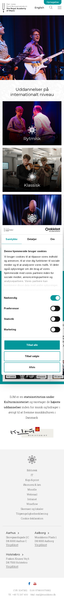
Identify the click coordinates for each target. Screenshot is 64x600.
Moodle (32, 489)
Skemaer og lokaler (32, 509)
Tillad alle (32, 344)
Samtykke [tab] (11, 239)
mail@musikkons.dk (46, 594)
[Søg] (51, 7)
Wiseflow (32, 504)
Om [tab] (52, 239)
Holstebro (13, 554)
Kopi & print (32, 480)
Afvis (32, 367)
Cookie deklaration (32, 518)
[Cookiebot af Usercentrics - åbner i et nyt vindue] (45, 230)
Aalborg (40, 533)
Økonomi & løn (32, 484)
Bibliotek (32, 470)
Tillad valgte (32, 356)
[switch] (55, 308)
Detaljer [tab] (32, 239)
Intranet (32, 499)
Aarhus (11, 533)
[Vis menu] (59, 7)
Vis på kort (12, 544)
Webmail (32, 494)
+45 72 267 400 (20, 594)
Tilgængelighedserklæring (32, 513)
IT (32, 475)
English (39, 7)
